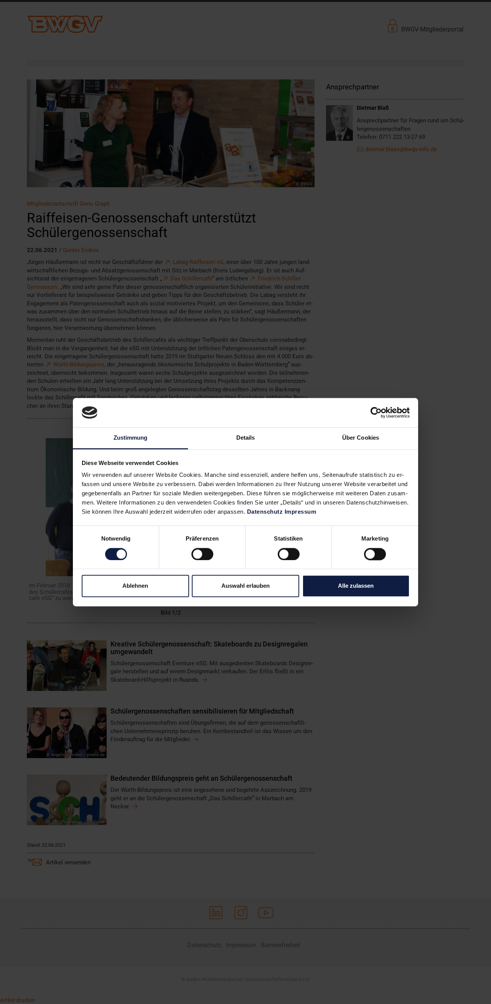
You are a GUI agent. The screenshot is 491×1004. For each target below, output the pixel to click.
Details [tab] (245, 438)
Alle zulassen (356, 586)
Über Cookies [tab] (360, 438)
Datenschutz (265, 512)
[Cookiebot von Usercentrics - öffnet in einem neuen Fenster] (376, 412)
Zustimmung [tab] (131, 438)
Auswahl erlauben (245, 586)
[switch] (202, 554)
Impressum (300, 512)
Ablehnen (135, 586)
